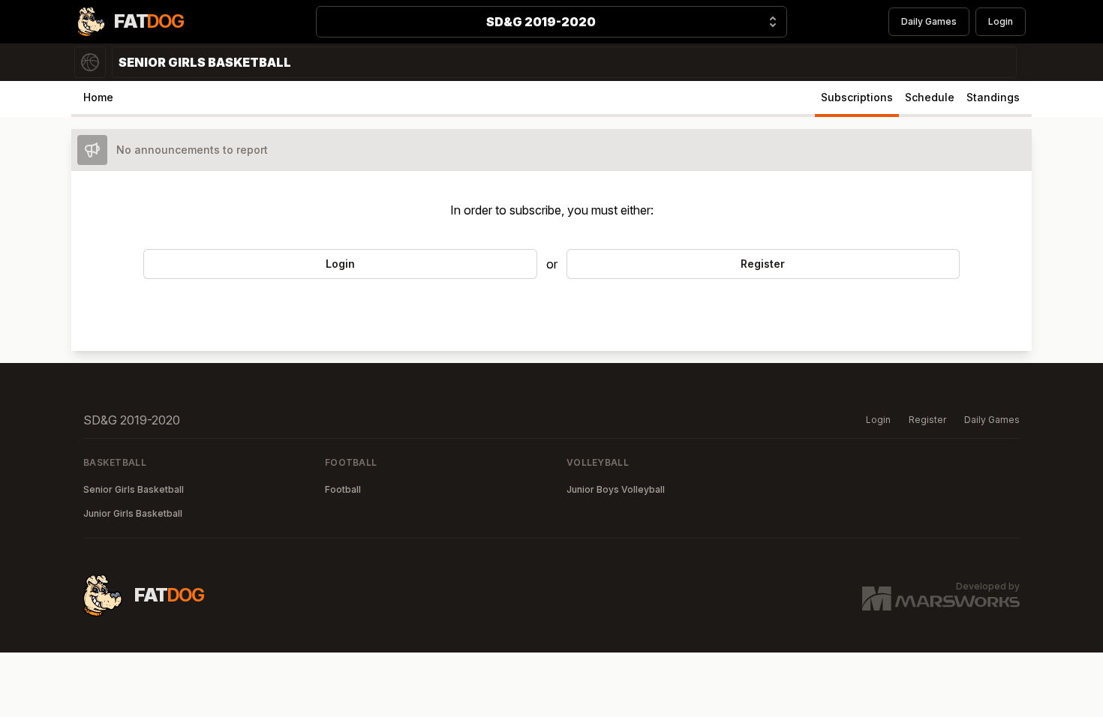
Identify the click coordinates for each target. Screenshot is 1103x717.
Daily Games (929, 21)
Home (98, 97)
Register (927, 419)
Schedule (929, 97)
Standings (993, 97)
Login (1000, 21)
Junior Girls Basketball (132, 513)
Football (343, 489)
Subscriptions (857, 97)
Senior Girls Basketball (133, 489)
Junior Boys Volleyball (616, 489)
